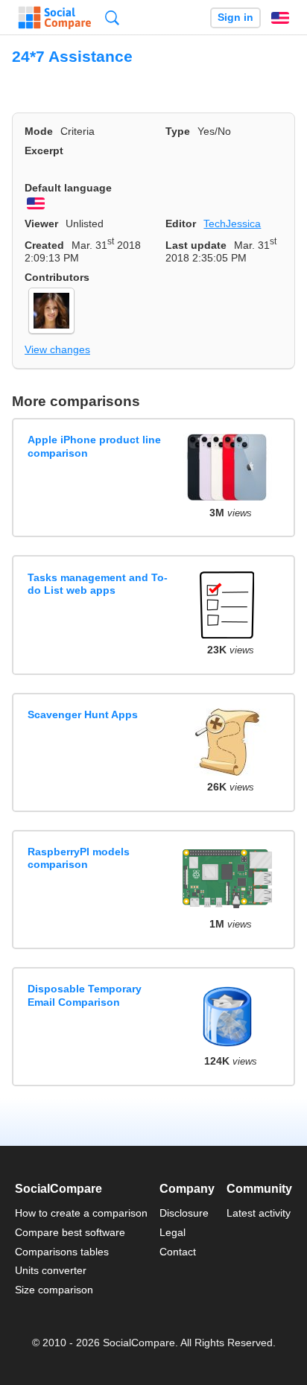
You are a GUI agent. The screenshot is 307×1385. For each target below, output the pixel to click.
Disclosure (184, 1213)
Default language (68, 188)
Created (44, 245)
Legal (172, 1232)
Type (177, 131)
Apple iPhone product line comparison (94, 446)
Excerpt (44, 150)
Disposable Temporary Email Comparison (85, 995)
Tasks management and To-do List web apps (98, 583)
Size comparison (54, 1290)
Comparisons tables (62, 1252)
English (280, 18)
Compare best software (70, 1232)
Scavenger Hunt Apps (83, 714)
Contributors (57, 277)
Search (112, 17)
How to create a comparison (81, 1213)
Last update (196, 245)
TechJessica (232, 223)
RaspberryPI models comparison (79, 858)
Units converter (50, 1270)
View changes (57, 349)
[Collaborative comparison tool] (55, 18)
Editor (180, 223)
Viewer (41, 223)
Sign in (235, 17)
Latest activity (259, 1213)
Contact (177, 1252)
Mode (39, 131)
